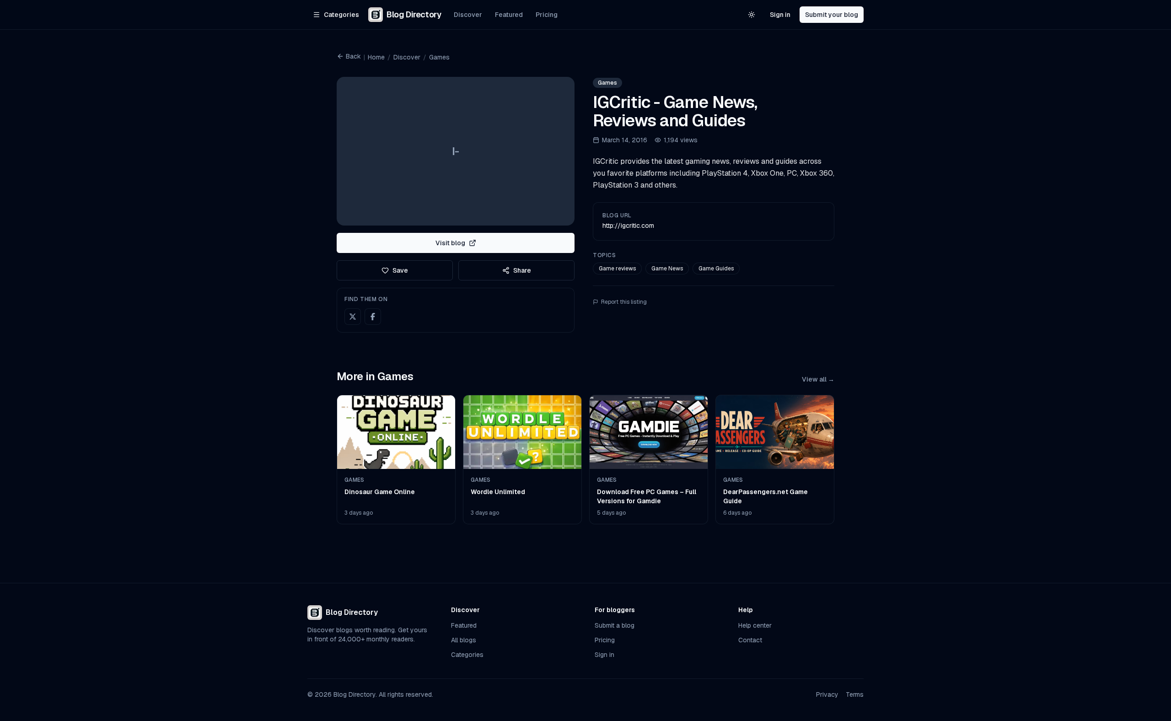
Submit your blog (831, 15)
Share (522, 270)
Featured (509, 15)
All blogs (463, 640)
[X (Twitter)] (352, 316)
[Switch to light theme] (751, 14)
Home (376, 57)
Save (400, 270)
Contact (750, 640)
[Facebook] (373, 316)
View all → (818, 379)
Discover (468, 15)
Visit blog (450, 243)
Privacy (827, 694)
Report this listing (624, 302)
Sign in (780, 15)
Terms (855, 694)
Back (353, 56)
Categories (467, 655)
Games (439, 57)
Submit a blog (614, 625)
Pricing (547, 15)
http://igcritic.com (628, 225)
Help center (755, 625)
